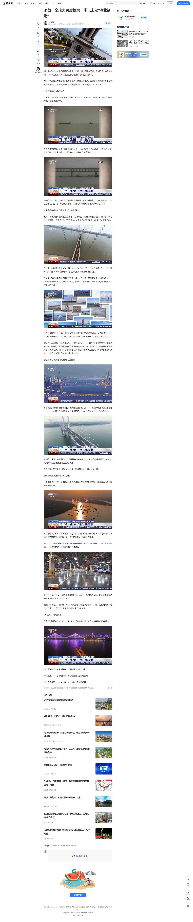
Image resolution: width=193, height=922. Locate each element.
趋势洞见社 (47, 741)
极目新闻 (46, 806)
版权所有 (80, 915)
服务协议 (62, 907)
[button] (143, 17)
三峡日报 (46, 774)
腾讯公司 (75, 915)
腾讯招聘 (86, 907)
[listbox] (78, 766)
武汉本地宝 (47, 725)
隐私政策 (68, 907)
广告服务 (80, 907)
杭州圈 (46, 757)
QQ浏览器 (99, 907)
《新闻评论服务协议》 (71, 845)
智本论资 (46, 822)
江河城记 (46, 709)
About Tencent (54, 907)
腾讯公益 (92, 907)
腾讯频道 (105, 907)
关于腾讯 (46, 907)
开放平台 (74, 907)
